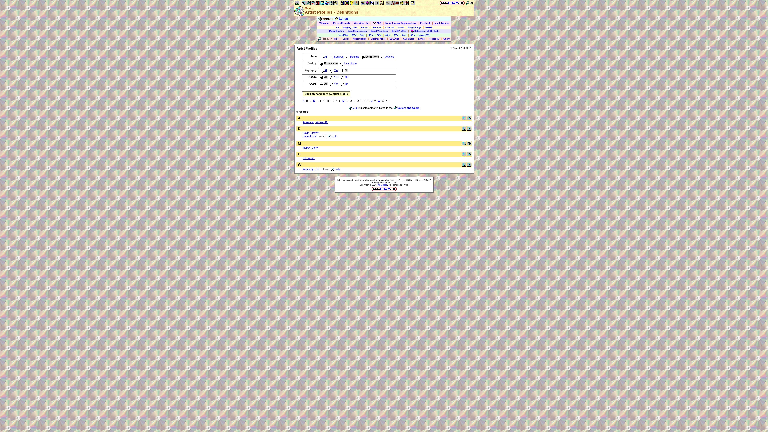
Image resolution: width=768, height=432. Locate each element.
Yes (336, 70)
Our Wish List (361, 23)
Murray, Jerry (310, 147)
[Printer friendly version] (471, 2)
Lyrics (421, 39)
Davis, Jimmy (311, 132)
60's (387, 35)
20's (354, 35)
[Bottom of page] (469, 119)
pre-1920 (343, 35)
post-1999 (424, 35)
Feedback (425, 23)
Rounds (377, 27)
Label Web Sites (379, 31)
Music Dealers (336, 31)
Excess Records (341, 23)
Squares (339, 56)
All (337, 27)
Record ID (434, 39)
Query (446, 39)
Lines (401, 27)
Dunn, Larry (309, 136)
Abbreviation (359, 39)
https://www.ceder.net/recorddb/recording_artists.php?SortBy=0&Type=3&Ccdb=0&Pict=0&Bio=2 (384, 180)
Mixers (428, 27)
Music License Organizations (400, 23)
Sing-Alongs (414, 27)
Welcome (324, 23)
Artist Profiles (399, 31)
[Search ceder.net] (467, 2)
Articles (389, 56)
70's (396, 35)
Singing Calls (350, 27)
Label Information (357, 31)
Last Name (350, 63)
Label (346, 39)
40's (371, 35)
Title (336, 39)
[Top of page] (464, 119)
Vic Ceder (382, 185)
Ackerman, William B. (315, 122)
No (346, 77)
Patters (365, 27)
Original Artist (378, 39)
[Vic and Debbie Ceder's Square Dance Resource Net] (452, 2)
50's (379, 35)
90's (413, 35)
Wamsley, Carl (311, 169)
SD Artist (394, 39)
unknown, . (309, 158)
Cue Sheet (408, 39)
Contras (389, 27)
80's (404, 35)
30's (362, 35)
